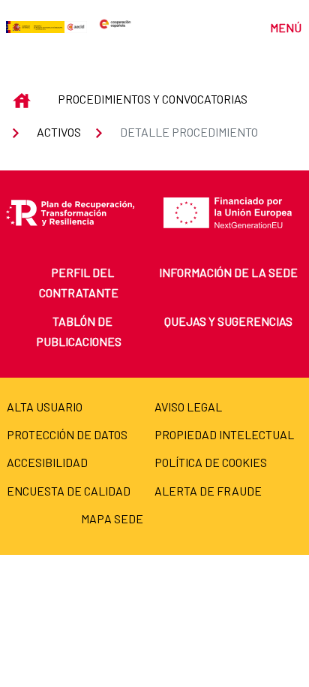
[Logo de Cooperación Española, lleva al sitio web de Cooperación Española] (115, 25)
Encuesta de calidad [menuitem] (68, 491)
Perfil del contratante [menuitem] (78, 282)
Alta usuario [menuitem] (44, 406)
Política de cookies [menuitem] (210, 462)
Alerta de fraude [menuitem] (208, 491)
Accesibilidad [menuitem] (47, 462)
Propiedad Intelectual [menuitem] (224, 434)
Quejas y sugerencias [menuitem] (228, 321)
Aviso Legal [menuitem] (188, 406)
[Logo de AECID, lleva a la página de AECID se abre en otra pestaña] (75, 25)
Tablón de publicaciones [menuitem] (79, 331)
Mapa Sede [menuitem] (112, 518)
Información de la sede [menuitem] (228, 272)
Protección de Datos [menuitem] (67, 434)
